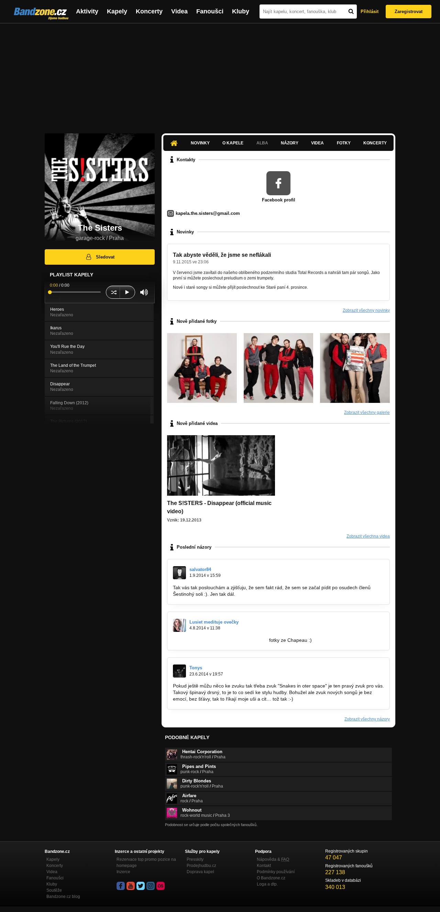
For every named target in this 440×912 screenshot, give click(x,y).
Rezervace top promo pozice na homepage (146, 862)
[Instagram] (150, 886)
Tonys (195, 667)
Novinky (200, 143)
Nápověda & (273, 859)
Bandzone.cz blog (63, 896)
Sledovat (105, 257)
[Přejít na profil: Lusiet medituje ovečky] (179, 625)
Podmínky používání (276, 871)
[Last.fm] (160, 886)
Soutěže (54, 890)
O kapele (232, 143)
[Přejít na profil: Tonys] (179, 671)
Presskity (195, 859)
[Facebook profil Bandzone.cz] (121, 886)
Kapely (117, 11)
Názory (289, 143)
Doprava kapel (200, 871)
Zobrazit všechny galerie (367, 412)
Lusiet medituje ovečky (214, 622)
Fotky (344, 143)
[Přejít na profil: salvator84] (179, 572)
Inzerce (123, 871)
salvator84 (200, 569)
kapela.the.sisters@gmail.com (208, 213)
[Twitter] (140, 886)
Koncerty (149, 11)
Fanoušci (209, 11)
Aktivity (87, 11)
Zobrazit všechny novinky (366, 310)
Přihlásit (369, 11)
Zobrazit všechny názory (367, 719)
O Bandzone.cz (271, 878)
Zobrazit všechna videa (368, 536)
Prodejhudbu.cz (201, 865)
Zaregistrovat (408, 11)
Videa (179, 11)
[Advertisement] (220, 75)
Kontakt (264, 865)
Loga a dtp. (267, 884)
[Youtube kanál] (130, 886)
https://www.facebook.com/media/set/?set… (220, 640)
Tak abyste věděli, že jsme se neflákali (222, 255)
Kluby (240, 11)
